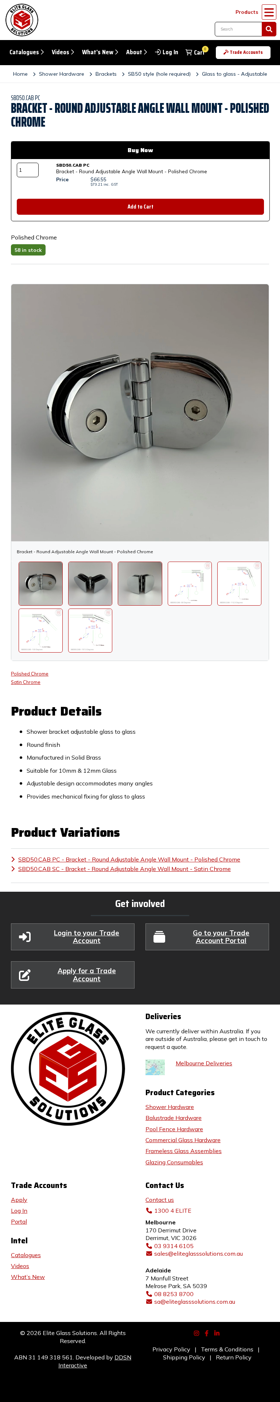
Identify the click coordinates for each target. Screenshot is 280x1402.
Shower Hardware (61, 74)
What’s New (28, 1276)
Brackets (106, 74)
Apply (19, 1199)
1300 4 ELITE (172, 1210)
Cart (199, 52)
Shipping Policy (184, 1357)
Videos (60, 52)
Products (247, 12)
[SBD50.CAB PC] (90, 584)
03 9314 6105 (174, 1245)
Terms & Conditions (227, 1349)
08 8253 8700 (174, 1294)
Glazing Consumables (174, 1162)
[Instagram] (197, 1332)
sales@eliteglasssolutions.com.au (198, 1253)
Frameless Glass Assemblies (183, 1151)
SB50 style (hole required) (159, 74)
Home (20, 74)
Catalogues (24, 52)
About (134, 52)
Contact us (159, 1199)
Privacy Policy (171, 1349)
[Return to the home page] (20, 20)
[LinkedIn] (217, 1332)
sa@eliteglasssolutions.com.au (194, 1301)
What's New (97, 52)
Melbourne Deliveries (204, 1063)
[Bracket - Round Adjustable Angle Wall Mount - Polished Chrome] (41, 584)
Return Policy (234, 1357)
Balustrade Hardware (173, 1117)
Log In (170, 52)
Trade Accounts (246, 52)
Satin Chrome (25, 682)
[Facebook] (207, 1332)
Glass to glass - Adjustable (234, 74)
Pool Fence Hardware (174, 1129)
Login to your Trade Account (86, 936)
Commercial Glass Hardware (183, 1140)
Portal (19, 1221)
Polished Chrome (29, 674)
